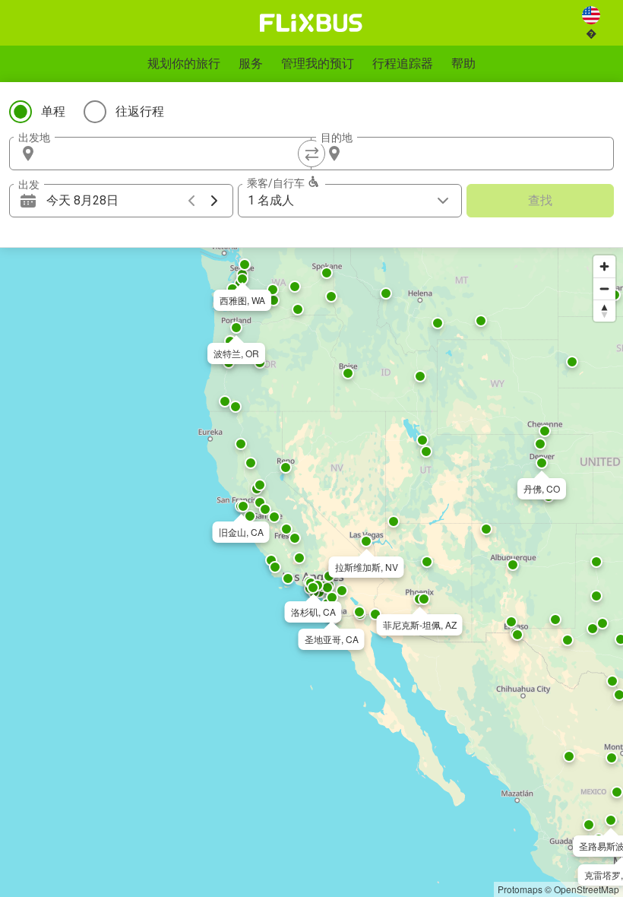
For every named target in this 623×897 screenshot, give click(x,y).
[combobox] (174, 153)
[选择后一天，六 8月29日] (214, 201)
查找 (540, 200)
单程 (53, 111)
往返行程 (139, 111)
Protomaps (520, 889)
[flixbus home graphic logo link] (311, 22)
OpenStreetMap (586, 889)
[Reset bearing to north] (604, 311)
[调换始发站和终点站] (311, 153)
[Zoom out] (604, 288)
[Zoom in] (604, 266)
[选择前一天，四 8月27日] (191, 201)
